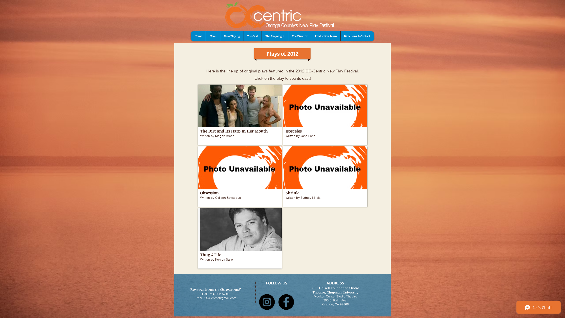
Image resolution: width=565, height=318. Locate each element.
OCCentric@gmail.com (220, 298)
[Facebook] (286, 302)
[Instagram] (267, 302)
